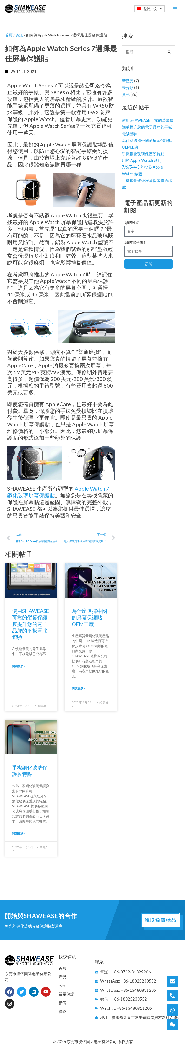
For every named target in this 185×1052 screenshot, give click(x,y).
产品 (62, 976)
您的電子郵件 (135, 242)
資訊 (126, 94)
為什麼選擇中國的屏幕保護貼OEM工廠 (89, 617)
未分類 (127, 87)
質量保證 (66, 994)
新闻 (62, 1002)
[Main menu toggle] (174, 8)
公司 (62, 985)
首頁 (9, 35)
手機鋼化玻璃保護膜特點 (143, 154)
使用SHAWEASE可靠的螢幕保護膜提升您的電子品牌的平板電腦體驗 (147, 127)
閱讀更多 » (19, 666)
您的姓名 (132, 222)
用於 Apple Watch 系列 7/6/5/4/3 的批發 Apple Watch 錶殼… (142, 167)
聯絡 (62, 1011)
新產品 (127, 81)
